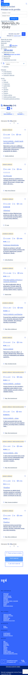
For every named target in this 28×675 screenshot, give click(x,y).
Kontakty (5, 599)
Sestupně (20, 114)
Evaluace (3, 70)
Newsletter (6, 602)
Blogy (9, 47)
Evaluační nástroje (8, 75)
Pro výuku (4, 49)
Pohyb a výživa (7, 95)
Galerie (5, 91)
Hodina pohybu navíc (9, 97)
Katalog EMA (6, 618)
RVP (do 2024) (8, 50)
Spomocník (4, 47)
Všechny (14, 45)
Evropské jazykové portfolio (11, 99)
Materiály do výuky (6, 39)
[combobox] (14, 63)
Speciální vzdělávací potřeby (12, 62)
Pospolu (5, 93)
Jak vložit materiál (14, 563)
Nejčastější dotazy (8, 606)
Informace (6, 593)
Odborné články (5, 41)
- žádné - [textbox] (7, 64)
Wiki (4, 80)
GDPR (4, 604)
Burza (5, 88)
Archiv (3, 78)
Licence (5, 603)
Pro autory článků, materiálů (10, 601)
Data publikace (8, 114)
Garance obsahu (7, 597)
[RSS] (2, 105)
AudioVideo (6, 86)
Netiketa (5, 598)
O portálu (5, 595)
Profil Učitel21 (7, 73)
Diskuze (5, 82)
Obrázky (5, 89)
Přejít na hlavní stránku (15, 553)
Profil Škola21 (7, 71)
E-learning (6, 84)
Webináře (4, 43)
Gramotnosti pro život (9, 60)
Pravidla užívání (7, 596)
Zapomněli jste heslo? (7, 21)
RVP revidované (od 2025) (12, 54)
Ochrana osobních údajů (13, 667)
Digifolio (5, 66)
